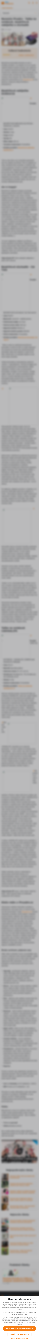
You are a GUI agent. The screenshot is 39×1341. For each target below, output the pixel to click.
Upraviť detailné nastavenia (19, 1338)
